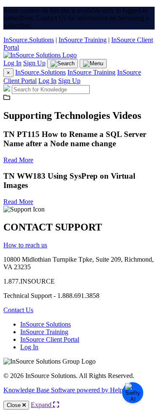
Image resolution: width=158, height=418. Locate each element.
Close (14, 405)
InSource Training (83, 39)
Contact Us (18, 310)
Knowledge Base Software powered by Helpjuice (69, 390)
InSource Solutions (45, 324)
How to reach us (25, 245)
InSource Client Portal (49, 339)
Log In (12, 63)
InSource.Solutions (28, 39)
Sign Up (34, 63)
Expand (42, 404)
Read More (18, 159)
